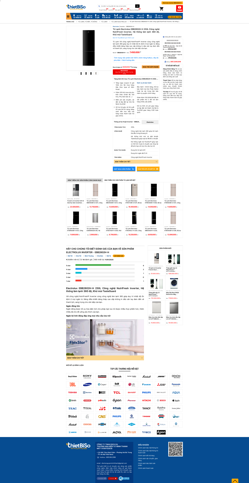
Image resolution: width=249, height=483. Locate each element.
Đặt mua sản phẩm (122, 169)
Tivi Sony (125, 10)
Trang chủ (70, 21)
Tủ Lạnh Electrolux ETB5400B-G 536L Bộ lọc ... (172, 230)
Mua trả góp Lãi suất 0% (146, 169)
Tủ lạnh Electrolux (119, 21)
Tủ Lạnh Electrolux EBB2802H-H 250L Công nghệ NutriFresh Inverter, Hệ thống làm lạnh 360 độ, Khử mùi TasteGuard (155, 21)
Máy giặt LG (118, 10)
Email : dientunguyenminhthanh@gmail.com (112, 463)
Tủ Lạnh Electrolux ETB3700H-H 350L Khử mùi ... (113, 230)
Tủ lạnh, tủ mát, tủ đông (87, 21)
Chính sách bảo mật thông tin (148, 448)
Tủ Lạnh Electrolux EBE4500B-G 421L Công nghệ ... (94, 202)
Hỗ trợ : (173, 62)
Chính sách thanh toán (145, 468)
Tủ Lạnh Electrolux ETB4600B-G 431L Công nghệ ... (172, 202)
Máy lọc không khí (135, 10)
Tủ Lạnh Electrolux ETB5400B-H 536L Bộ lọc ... (153, 202)
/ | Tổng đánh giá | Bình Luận (124, 37)
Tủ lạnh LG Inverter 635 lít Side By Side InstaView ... (75, 202)
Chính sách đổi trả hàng (146, 455)
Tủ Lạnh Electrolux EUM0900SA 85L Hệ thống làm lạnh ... (93, 230)
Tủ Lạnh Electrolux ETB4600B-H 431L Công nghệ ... (75, 230)
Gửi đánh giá (118, 256)
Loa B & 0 (111, 10)
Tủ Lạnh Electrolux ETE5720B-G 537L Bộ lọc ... (134, 202)
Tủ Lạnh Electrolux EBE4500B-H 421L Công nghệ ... (114, 202)
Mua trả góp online (150, 67)
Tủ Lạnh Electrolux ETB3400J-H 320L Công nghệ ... (134, 230)
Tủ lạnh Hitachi (103, 10)
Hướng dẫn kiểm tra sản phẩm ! (173, 37)
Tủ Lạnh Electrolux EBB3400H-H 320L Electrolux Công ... (151, 230)
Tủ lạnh (104, 21)
